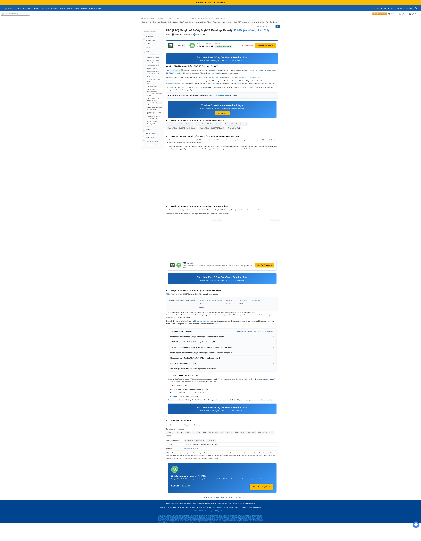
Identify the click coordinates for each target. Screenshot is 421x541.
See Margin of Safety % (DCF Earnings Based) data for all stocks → (222, 497)
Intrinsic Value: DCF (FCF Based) (236, 124)
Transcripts (216, 22)
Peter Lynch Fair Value (153, 124)
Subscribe (375, 8)
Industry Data (207, 507)
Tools (69, 8)
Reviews (84, 8)
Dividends (149, 129)
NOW (253, 432)
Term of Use (182, 503)
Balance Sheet (150, 137)
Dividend (175, 22)
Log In (383, 8)
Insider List (176, 507)
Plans (236, 507)
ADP (259, 432)
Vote (267, 22)
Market (53, 8)
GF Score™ (174, 396)
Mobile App (200, 503)
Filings (209, 22)
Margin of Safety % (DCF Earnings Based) (211, 18)
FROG (204, 432)
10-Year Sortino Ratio (153, 74)
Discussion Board (228, 507)
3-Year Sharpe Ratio (153, 57)
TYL (178, 432)
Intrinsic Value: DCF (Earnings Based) (211, 77)
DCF (169, 22)
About (172, 503)
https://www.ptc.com (191, 448)
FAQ (229, 503)
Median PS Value (152, 121)
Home (17, 8)
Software (169, 18)
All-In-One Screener (249, 503)
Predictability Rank (239, 81)
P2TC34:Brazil (211, 440)
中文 (241, 503)
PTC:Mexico (189, 440)
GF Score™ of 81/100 (264, 70)
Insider (191, 22)
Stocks (152, 18)
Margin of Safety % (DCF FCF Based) (212, 128)
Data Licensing (94, 8)
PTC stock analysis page (206, 400)
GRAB (169, 432)
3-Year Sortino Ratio (153, 68)
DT (182, 432)
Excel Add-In (243, 507)
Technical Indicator (151, 145)
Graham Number (152, 86)
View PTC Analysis (260, 487)
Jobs (176, 503)
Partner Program (222, 503)
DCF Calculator (217, 507)
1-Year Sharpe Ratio (153, 55)
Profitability (149, 44)
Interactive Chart (200, 22)
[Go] (278, 26)
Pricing (76, 8)
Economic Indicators (196, 507)
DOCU (211, 432)
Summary (145, 22)
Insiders (45, 8)
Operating (254, 22)
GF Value (149, 84)
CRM (248, 432)
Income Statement (151, 133)
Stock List (162, 507)
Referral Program (210, 503)
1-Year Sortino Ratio (153, 65)
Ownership (245, 22)
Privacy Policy (191, 503)
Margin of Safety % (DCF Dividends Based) (181, 128)
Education (399, 8)
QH (222, 432)
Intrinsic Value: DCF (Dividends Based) (180, 124)
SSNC (217, 432)
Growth (148, 48)
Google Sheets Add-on (254, 507)
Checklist (261, 22)
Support (409, 8)
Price (147, 51)
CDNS (271, 432)
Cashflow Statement (152, 141)
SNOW (265, 432)
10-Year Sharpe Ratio (153, 63)
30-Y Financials (155, 22)
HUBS (198, 432)
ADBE (169, 436)
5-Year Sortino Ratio (153, 71)
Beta (148, 76)
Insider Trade (184, 507)
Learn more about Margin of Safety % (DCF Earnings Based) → (255, 331)
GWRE (188, 432)
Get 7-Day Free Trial (379, 14)
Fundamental (149, 36)
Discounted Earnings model (180, 81)
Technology (160, 18)
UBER (242, 432)
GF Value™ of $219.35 (174, 73)
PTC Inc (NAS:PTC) (180, 18)
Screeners (26, 8)
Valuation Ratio (150, 40)
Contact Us (235, 503)
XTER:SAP (229, 432)
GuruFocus (144, 18)
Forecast (164, 22)
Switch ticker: (260, 26)
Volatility (149, 126)
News (62, 8)
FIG (193, 432)
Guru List (169, 507)
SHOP (236, 432)
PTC (167, 70)
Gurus (36, 8)
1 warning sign (216, 73)
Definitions (192, 18)
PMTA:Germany (199, 440)
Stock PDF (237, 22)
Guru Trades (184, 22)
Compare (229, 22)
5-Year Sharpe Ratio (153, 60)
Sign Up (390, 8)
